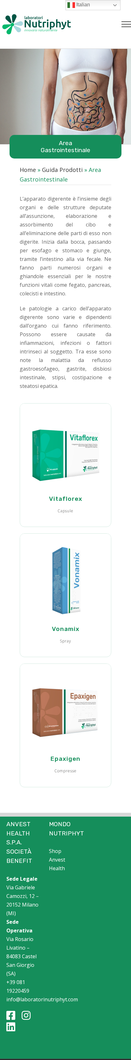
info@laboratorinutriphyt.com (22, 999)
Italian (82, 4)
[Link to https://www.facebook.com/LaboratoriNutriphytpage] (10, 1015)
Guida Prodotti (62, 170)
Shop (55, 851)
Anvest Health (57, 864)
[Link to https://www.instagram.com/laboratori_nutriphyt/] (26, 1015)
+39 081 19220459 (17, 986)
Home (28, 170)
